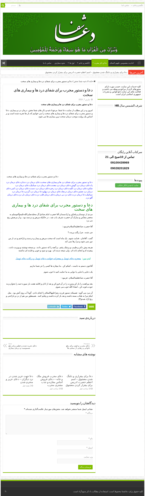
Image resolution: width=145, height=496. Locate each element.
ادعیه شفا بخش (81, 81)
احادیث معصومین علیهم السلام (122, 63)
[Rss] (20, 5)
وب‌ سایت (88, 457)
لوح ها (72, 63)
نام (91, 438)
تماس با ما (125, 5)
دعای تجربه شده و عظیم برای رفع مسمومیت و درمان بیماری (22, 346)
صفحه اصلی (139, 63)
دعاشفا (125, 491)
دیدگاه (89, 413)
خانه (91, 81)
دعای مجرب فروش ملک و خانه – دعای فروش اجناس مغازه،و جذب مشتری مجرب (50, 381)
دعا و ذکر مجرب (100, 63)
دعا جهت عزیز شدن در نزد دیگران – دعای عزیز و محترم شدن (19, 379)
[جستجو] (3, 5)
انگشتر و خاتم (138, 5)
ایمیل (90, 447)
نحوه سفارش (60, 63)
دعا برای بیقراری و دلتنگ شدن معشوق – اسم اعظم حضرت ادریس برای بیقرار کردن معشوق (86, 72)
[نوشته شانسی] (4, 63)
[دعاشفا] (72, 33)
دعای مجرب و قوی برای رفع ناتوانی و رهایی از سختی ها (78, 346)
